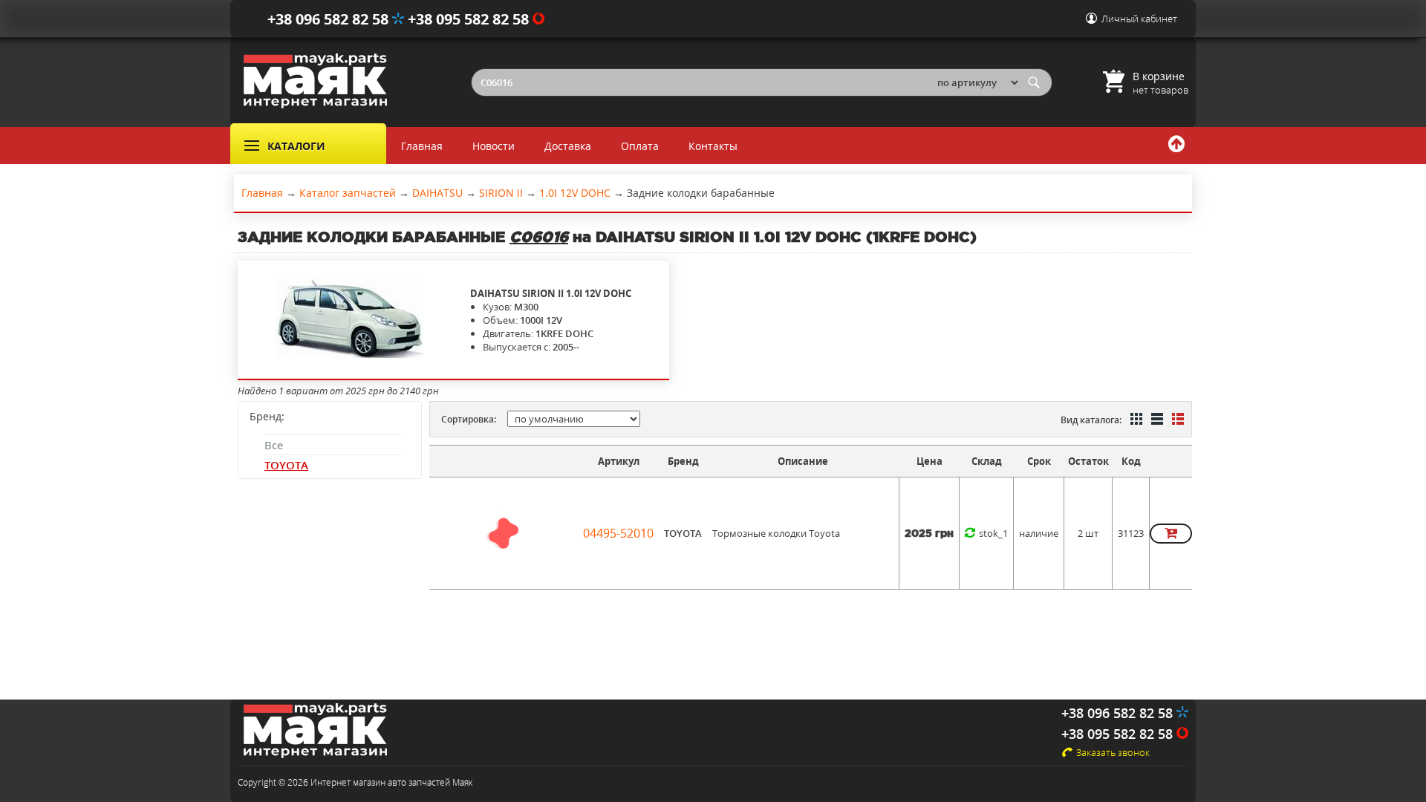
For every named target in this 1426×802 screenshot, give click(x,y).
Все (273, 444)
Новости (493, 146)
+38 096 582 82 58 (329, 19)
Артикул (618, 461)
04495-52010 (618, 533)
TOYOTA (286, 464)
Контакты (713, 146)
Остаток (1088, 461)
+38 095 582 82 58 (470, 19)
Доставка (567, 146)
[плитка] (1134, 420)
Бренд (683, 461)
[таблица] (1155, 420)
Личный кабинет (1139, 18)
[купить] (1171, 534)
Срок (1039, 461)
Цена (929, 461)
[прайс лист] (1176, 420)
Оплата (640, 146)
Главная (422, 146)
